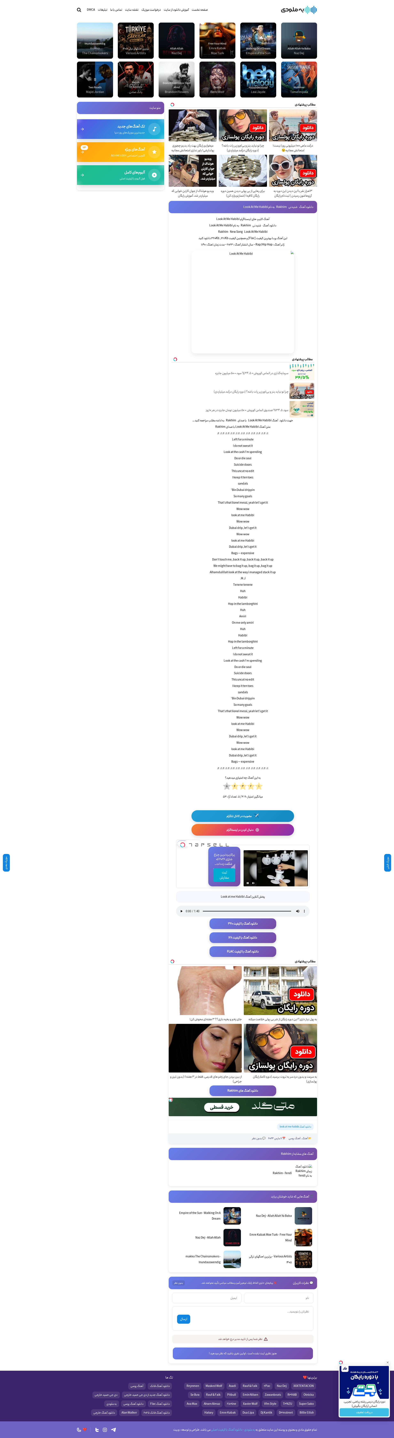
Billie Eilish (307, 1413)
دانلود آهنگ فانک (160, 1386)
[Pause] (247, 883)
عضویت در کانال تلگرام (243, 816)
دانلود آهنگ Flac (160, 1404)
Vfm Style (270, 1404)
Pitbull (231, 1395)
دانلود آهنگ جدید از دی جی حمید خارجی (147, 1395)
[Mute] (253, 883)
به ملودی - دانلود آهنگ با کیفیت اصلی (233, 1429)
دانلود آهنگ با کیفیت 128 (242, 937)
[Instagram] (105, 1430)
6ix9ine (231, 1404)
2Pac (267, 1386)
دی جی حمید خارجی (106, 1395)
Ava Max (192, 1404)
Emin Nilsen (250, 1395)
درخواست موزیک (151, 9)
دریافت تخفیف (364, 1412)
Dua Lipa (248, 1413)
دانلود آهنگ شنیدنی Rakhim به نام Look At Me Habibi (278, 207)
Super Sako (306, 1404)
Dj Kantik (266, 1413)
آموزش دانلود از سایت (176, 9)
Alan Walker (129, 1413)
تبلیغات (102, 9)
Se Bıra (194, 1395)
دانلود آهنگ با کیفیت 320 (243, 923)
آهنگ (305, 1138)
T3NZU (287, 1404)
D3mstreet (286, 1413)
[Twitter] (97, 1430)
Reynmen (193, 1386)
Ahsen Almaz (212, 1404)
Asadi (232, 1386)
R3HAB (292, 1395)
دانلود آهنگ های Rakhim (242, 1090)
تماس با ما (116, 9)
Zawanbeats (273, 1395)
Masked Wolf (214, 1386)
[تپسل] (183, 843)
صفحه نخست (200, 9)
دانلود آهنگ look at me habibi (295, 1127)
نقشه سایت (132, 9)
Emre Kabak (228, 1413)
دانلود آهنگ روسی (133, 1404)
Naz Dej (282, 1386)
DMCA (91, 9)
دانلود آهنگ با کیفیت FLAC (243, 951)
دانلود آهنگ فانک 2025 (157, 1413)
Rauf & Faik (250, 1386)
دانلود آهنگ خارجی (104, 1413)
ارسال (183, 1319)
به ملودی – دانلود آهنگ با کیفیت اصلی (299, 10)
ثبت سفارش (224, 875)
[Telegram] (113, 1430)
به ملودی (112, 1404)
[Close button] (388, 1362)
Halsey (208, 1413)
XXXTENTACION (303, 1386)
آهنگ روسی (294, 1138)
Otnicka (309, 1395)
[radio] (259, 786)
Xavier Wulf (250, 1404)
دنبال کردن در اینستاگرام (243, 830)
